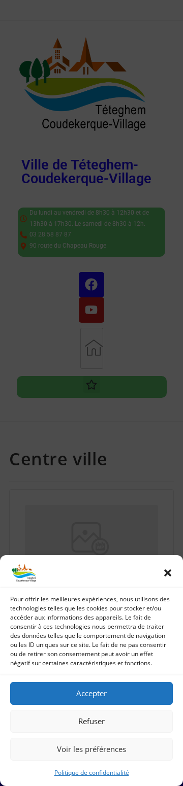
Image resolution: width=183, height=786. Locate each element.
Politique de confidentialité (91, 772)
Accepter (91, 693)
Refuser (91, 721)
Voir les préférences (91, 749)
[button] (168, 573)
